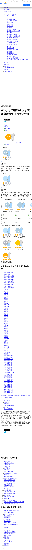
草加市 (6, 316)
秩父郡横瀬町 (8, 374)
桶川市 (6, 332)
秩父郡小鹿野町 (8, 379)
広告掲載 (6, 537)
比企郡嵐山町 (8, 364)
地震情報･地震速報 (9, 493)
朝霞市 (6, 325)
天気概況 (9, 27)
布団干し (8, 128)
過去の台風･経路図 (12, 58)
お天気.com (7, 62)
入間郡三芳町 (8, 357)
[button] (31, 164)
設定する (27, 5)
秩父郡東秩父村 (8, 381)
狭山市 (6, 308)
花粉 (6, 130)
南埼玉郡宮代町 (8, 389)
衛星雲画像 (10, 53)
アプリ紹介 (7, 9)
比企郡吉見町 (8, 369)
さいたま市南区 (8, 71)
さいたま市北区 (8, 274)
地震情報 (9, 51)
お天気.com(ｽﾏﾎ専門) (10, 532)
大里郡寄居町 (8, 387)
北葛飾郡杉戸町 (8, 391)
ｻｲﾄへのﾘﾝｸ (7, 540)
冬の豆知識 (7, 521)
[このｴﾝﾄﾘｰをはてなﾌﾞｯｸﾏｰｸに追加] (5, 122)
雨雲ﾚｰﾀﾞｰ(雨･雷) (12, 44)
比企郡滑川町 (8, 362)
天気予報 (6, 64)
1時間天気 (10, 22)
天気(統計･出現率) (12, 54)
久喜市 (6, 333)
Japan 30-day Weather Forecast (12, 503)
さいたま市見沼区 (9, 277)
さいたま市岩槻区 (9, 288)
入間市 (6, 323)
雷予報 (9, 46)
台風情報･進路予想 (12, 49)
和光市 (6, 328)
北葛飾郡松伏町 (8, 392)
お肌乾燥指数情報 (9, 68)
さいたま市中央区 (9, 279)
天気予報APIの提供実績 (11, 524)
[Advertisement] (16, 89)
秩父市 (6, 296)
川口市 (6, 293)
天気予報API (7, 11)
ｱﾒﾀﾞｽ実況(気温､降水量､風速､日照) (17, 59)
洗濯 (6, 126)
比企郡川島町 (8, 367)
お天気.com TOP (8, 530)
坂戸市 (6, 343)
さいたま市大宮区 (9, 276)
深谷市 (6, 313)
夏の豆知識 (7, 517)
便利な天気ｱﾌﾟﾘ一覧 (10, 522)
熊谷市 (6, 291)
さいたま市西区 (8, 272)
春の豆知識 (7, 516)
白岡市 (6, 354)
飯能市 (6, 299)
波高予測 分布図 (12, 34)
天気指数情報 (11, 43)
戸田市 (6, 321)
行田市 (6, 294)
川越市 (6, 289)
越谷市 (6, 318)
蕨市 (5, 320)
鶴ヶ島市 (6, 347)
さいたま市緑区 (8, 286)
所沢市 (6, 298)
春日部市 (6, 306)
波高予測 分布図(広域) (13, 36)
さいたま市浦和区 (9, 282)
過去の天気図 (11, 56)
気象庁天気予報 (11, 29)
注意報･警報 (10, 48)
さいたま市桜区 (8, 281)
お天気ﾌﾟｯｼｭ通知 (12, 21)
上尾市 (6, 315)
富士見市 (6, 338)
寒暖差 (7, 144)
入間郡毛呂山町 (8, 359)
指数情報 (6, 66)
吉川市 (6, 350)
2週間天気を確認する (19, 395)
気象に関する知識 (9, 512)
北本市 (6, 335)
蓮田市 (6, 342)
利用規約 (6, 538)
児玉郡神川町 (8, 384)
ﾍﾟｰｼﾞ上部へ (4, 527)
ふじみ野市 (7, 352)
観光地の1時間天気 (12, 37)
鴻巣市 (6, 311)
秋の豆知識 (7, 519)
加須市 (6, 301)
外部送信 (6, 543)
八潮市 (6, 337)
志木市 (6, 326)
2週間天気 (10, 24)
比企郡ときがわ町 (9, 372)
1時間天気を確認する (7, 395)
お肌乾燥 (18, 142)
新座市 (6, 330)
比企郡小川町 (8, 365)
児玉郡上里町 (8, 386)
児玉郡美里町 (8, 382)
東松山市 (6, 304)
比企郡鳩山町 (8, 370)
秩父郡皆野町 (8, 376)
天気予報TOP (11, 19)
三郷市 (6, 340)
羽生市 (6, 310)
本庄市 (6, 303)
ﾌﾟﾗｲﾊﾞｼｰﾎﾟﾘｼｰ (8, 542)
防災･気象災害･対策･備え (11, 510)
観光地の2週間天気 (12, 39)
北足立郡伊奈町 (8, 355)
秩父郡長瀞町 (8, 377)
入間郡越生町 (8, 360)
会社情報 (6, 545)
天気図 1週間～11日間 (13, 31)
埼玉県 (6, 69)
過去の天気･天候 (9, 514)
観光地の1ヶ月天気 (12, 41)
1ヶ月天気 (10, 26)
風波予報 (9, 32)
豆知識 (6, 7)
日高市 (6, 348)
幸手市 (6, 345)
